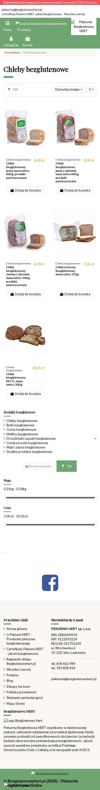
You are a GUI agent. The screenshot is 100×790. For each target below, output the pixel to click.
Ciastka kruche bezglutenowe (27, 443)
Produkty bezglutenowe (19, 412)
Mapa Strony (16, 703)
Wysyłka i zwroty (74, 14)
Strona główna (17, 629)
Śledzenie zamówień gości (25, 698)
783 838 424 (65, 668)
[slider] (5, 498)
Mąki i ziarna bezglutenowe (26, 447)
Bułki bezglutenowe (20, 425)
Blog (10, 681)
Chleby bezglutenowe (22, 421)
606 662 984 (65, 664)
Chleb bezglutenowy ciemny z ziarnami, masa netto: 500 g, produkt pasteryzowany (18, 276)
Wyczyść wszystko (39, 466)
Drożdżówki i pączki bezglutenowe (31, 438)
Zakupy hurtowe (18, 686)
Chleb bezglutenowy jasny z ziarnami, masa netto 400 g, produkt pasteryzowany (67, 172)
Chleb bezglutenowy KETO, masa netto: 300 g (15, 379)
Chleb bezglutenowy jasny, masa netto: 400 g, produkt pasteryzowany (18, 170)
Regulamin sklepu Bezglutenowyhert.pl (21, 661)
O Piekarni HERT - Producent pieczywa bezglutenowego (21, 639)
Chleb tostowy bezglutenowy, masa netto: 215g (67, 270)
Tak (69, 466)
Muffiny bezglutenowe (22, 434)
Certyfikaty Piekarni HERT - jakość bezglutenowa (32, 14)
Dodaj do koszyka (28, 190)
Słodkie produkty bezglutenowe (29, 452)
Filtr (15, 89)
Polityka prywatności (21, 692)
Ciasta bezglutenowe (21, 429)
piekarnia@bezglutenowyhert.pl (22, 9)
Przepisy (13, 675)
